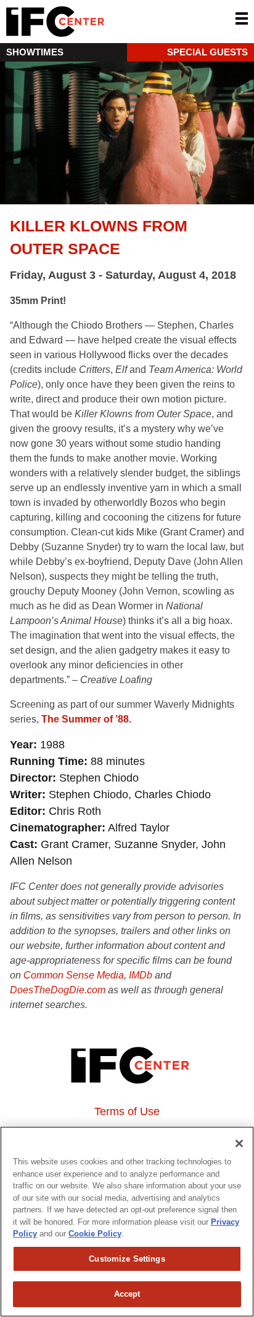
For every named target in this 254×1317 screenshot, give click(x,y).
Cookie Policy (94, 1233)
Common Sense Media (73, 975)
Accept (127, 1294)
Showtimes (34, 52)
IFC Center (101, 21)
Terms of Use (127, 1111)
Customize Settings (127, 1258)
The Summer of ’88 (85, 719)
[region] (127, 1221)
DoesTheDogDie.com (57, 990)
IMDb (140, 975)
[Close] (239, 1143)
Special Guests (207, 52)
